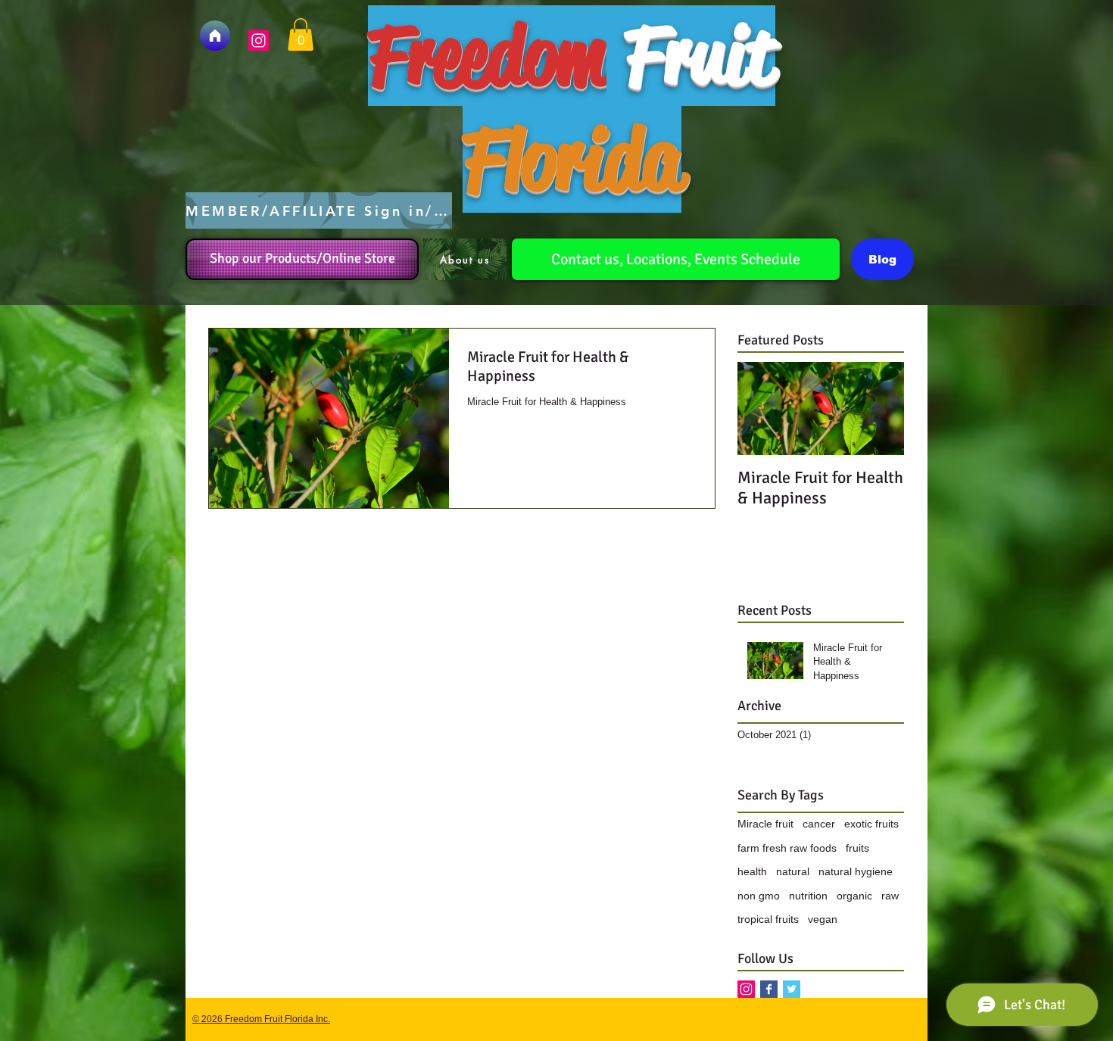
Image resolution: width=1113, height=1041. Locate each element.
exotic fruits (871, 824)
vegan (822, 919)
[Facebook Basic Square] (769, 989)
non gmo (758, 896)
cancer (819, 824)
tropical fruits (768, 919)
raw (890, 896)
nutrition (808, 896)
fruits (857, 848)
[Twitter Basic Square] (791, 989)
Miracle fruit (765, 824)
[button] (300, 34)
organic (854, 896)
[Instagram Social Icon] (258, 40)
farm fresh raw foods (787, 848)
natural (792, 871)
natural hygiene (855, 871)
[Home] (215, 35)
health (752, 871)
